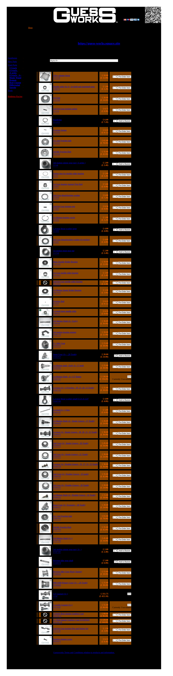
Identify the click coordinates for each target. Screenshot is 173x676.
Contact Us (80, 28)
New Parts (12, 61)
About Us (108, 28)
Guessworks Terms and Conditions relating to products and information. (84, 652)
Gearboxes (12, 58)
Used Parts (12, 65)
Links (132, 28)
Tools (10, 90)
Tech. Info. (51, 28)
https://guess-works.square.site (99, 43)
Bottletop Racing (15, 96)
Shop (30, 28)
